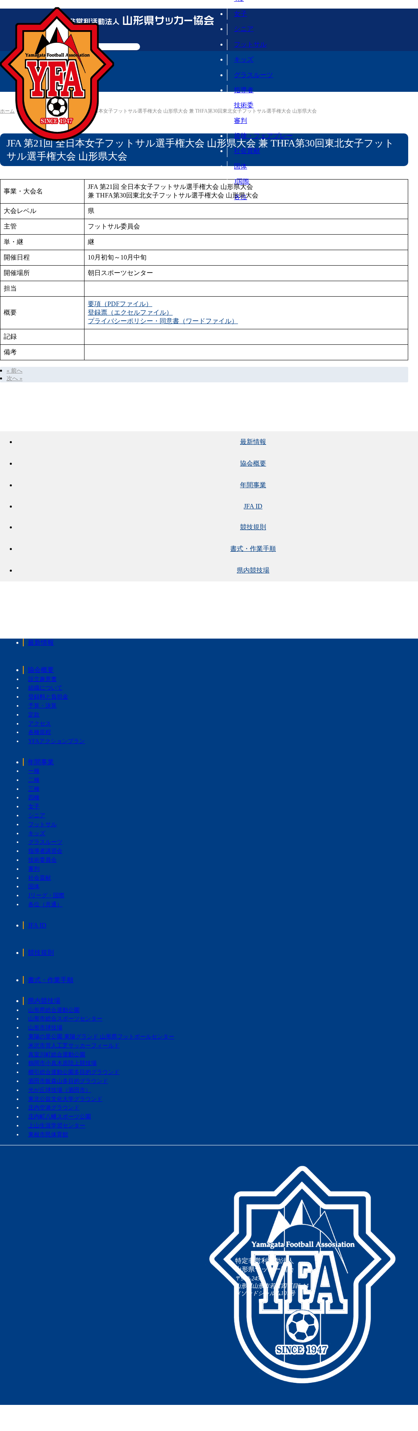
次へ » (14, 378)
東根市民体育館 (48, 1134)
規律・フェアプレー (263, 135)
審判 (240, 120)
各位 (240, 196)
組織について (45, 688)
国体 (240, 166)
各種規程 (39, 732)
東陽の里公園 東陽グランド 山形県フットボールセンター (101, 1037)
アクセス (39, 724)
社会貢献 (247, 150)
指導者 (243, 90)
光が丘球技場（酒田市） (59, 1090)
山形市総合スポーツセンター (65, 1019)
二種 (34, 780)
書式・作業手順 (50, 979)
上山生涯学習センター (56, 1126)
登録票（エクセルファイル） (130, 312)
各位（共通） (45, 904)
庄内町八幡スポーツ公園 (59, 1117)
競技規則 (41, 952)
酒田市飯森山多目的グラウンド (68, 1081)
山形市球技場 (45, 1028)
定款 (34, 715)
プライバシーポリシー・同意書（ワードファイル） (163, 320)
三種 (34, 789)
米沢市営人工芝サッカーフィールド (74, 1046)
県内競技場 (44, 1000)
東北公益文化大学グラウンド (65, 1099)
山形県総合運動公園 (54, 1010)
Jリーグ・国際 (46, 895)
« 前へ (14, 371)
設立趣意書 (42, 679)
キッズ (243, 59)
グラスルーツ (253, 74)
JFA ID (37, 925)
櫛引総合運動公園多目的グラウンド (74, 1072)
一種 (34, 771)
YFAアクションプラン (56, 741)
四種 (34, 797)
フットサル (250, 44)
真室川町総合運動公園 (56, 1055)
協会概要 (41, 669)
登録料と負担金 (48, 697)
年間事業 (41, 762)
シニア (243, 28)
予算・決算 (42, 706)
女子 (240, 13)
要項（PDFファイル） (120, 303)
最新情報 (41, 642)
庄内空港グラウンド (54, 1108)
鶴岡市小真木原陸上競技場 (62, 1063)
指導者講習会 (45, 851)
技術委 (243, 105)
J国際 (241, 181)
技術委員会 (42, 860)
